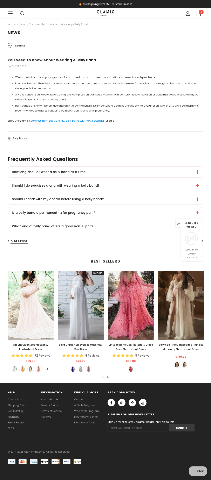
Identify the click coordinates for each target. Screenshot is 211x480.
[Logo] (105, 13)
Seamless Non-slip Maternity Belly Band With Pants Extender (66, 120)
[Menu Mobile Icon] (10, 13)
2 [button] (108, 377)
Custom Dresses (122, 4)
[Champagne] (31, 369)
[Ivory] (177, 364)
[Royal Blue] (73, 369)
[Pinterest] (132, 402)
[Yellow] (23, 369)
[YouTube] (143, 402)
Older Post (19, 241)
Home (11, 24)
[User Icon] (188, 13)
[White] (15, 369)
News (22, 24)
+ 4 (46, 369)
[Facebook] (111, 402)
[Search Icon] (22, 13)
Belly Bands (20, 138)
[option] (31, 321)
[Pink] (38, 369)
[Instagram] (121, 402)
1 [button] (103, 377)
